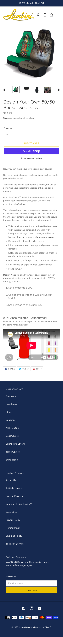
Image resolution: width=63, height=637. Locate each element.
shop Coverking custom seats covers (35, 237)
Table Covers (13, 451)
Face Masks (12, 404)
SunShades (12, 459)
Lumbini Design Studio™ (19, 504)
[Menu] (58, 14)
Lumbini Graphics (26, 627)
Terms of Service (15, 543)
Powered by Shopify (43, 627)
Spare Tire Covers (15, 443)
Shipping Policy (14, 535)
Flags (9, 412)
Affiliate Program (15, 488)
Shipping (7, 118)
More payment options (31, 158)
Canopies (11, 396)
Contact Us (11, 512)
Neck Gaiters (12, 428)
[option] (16, 89)
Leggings (11, 420)
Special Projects (14, 496)
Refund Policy (13, 528)
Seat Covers (12, 436)
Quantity (8, 128)
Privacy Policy (13, 520)
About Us (11, 480)
